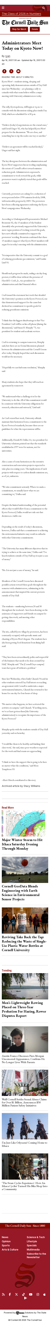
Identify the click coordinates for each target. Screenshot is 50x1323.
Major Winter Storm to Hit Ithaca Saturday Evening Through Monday (22, 844)
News (5, 1237)
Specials (32, 1245)
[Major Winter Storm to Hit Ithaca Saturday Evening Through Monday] (25, 823)
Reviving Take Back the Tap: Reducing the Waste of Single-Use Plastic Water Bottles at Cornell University (24, 943)
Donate (35, 29)
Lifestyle (32, 1241)
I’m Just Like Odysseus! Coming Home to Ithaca (24, 1144)
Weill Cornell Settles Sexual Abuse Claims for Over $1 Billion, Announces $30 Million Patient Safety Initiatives (24, 1102)
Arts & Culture (10, 1249)
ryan (7, 56)
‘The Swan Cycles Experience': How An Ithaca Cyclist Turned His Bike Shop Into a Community (25, 1186)
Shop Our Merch (19, 29)
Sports (6, 1245)
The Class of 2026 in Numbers (21, 13)
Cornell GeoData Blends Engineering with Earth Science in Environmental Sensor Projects (20, 892)
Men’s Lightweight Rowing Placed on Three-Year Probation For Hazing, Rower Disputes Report (24, 1009)
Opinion (6, 1241)
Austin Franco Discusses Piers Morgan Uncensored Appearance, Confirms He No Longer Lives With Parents (23, 1059)
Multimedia (33, 1249)
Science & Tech (36, 1237)
